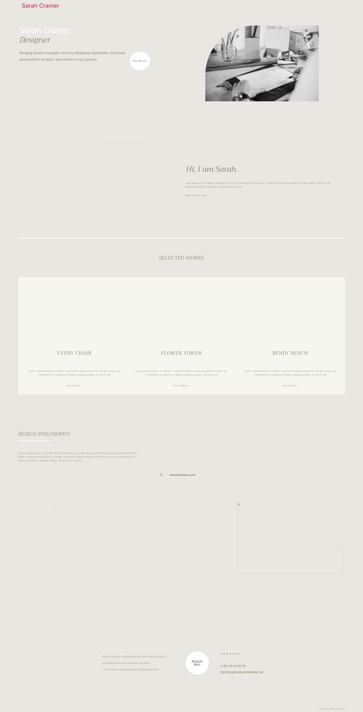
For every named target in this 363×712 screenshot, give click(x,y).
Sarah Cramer (40, 5)
